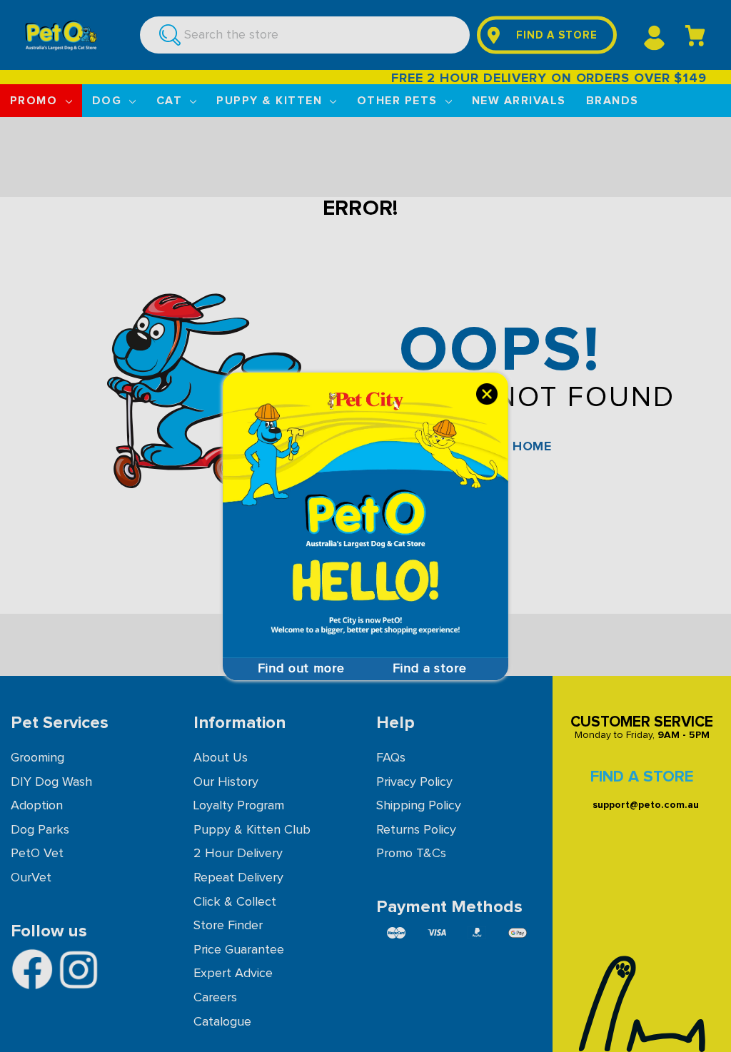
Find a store (430, 668)
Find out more (301, 668)
